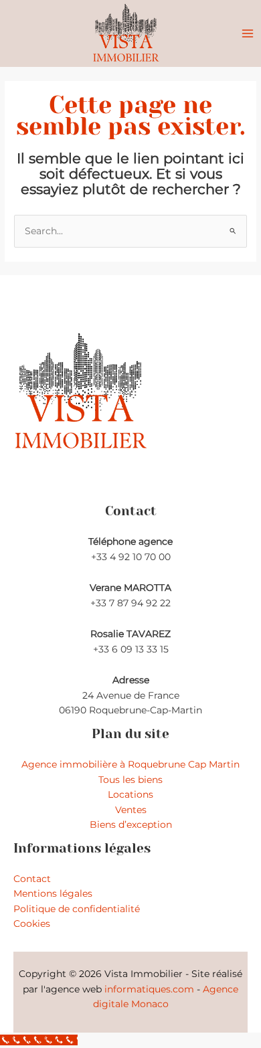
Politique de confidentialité (76, 908)
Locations (130, 794)
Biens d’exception (131, 824)
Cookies (31, 923)
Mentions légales (52, 893)
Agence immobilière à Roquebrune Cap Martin (130, 764)
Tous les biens (130, 779)
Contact (32, 878)
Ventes (131, 809)
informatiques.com (149, 989)
